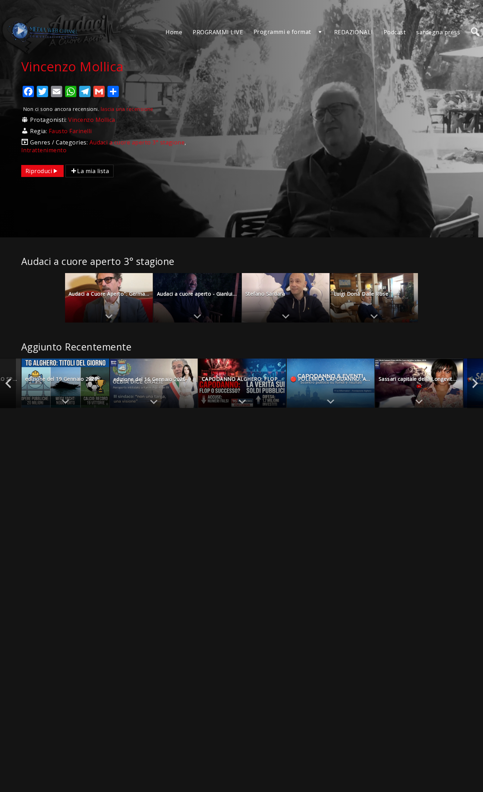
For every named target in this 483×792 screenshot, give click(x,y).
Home (173, 32)
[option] (109, 298)
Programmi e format (282, 32)
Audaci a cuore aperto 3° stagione (137, 142)
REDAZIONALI (353, 32)
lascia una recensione (127, 109)
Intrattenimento (43, 150)
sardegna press (438, 32)
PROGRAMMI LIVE (218, 32)
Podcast (395, 32)
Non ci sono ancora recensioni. (88, 109)
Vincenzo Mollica (91, 120)
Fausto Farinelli (70, 131)
